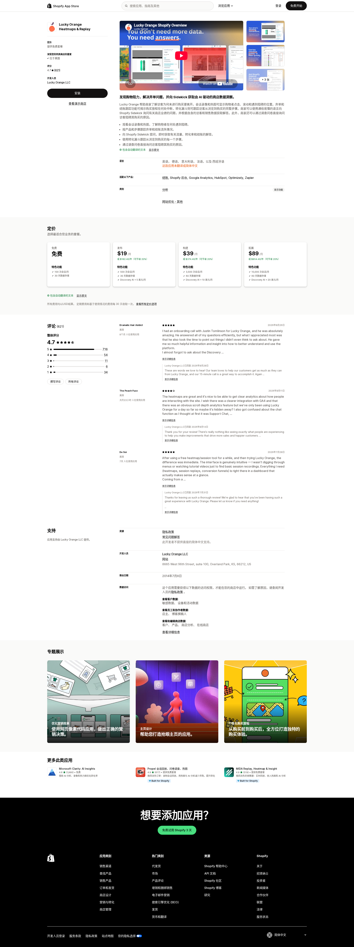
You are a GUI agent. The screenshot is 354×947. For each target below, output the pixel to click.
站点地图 (108, 936)
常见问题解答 (171, 537)
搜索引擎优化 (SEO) (165, 902)
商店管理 (105, 909)
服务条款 (75, 936)
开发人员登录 (56, 936)
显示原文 (154, 149)
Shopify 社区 (213, 880)
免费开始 (296, 6)
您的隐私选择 (127, 936)
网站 (165, 559)
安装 (77, 93)
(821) (57, 70)
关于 (260, 866)
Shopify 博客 (213, 888)
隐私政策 (168, 532)
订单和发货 (107, 888)
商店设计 (105, 895)
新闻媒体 (262, 888)
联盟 (260, 902)
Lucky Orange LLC (58, 82)
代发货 (156, 866)
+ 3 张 (265, 79)
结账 (165, 178)
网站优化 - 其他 (172, 202)
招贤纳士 (262, 873)
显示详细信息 (169, 359)
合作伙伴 (262, 895)
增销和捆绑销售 (162, 888)
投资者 (261, 880)
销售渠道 (105, 866)
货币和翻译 (159, 917)
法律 (260, 909)
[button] (88, 772)
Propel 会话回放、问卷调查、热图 (168, 768)
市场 (155, 873)
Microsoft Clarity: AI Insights (77, 768)
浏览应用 (224, 6)
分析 (165, 190)
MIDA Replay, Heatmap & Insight (256, 768)
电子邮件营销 (161, 895)
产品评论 (158, 880)
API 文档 (210, 873)
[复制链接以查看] (144, 325)
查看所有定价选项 (146, 303)
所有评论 (73, 381)
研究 (207, 895)
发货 (155, 909)
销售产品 (105, 880)
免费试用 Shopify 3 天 (177, 830)
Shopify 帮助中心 (216, 866)
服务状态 (262, 917)
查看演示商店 (77, 103)
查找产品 (105, 873)
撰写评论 (55, 381)
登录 (278, 6)
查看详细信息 (171, 632)
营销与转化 (107, 902)
